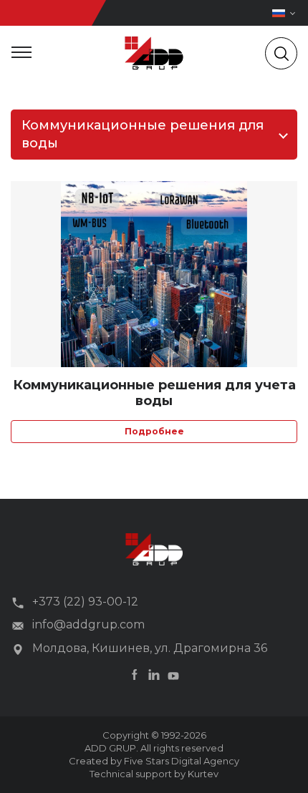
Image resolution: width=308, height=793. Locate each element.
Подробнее (154, 431)
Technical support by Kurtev (154, 773)
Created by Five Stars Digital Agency (154, 761)
